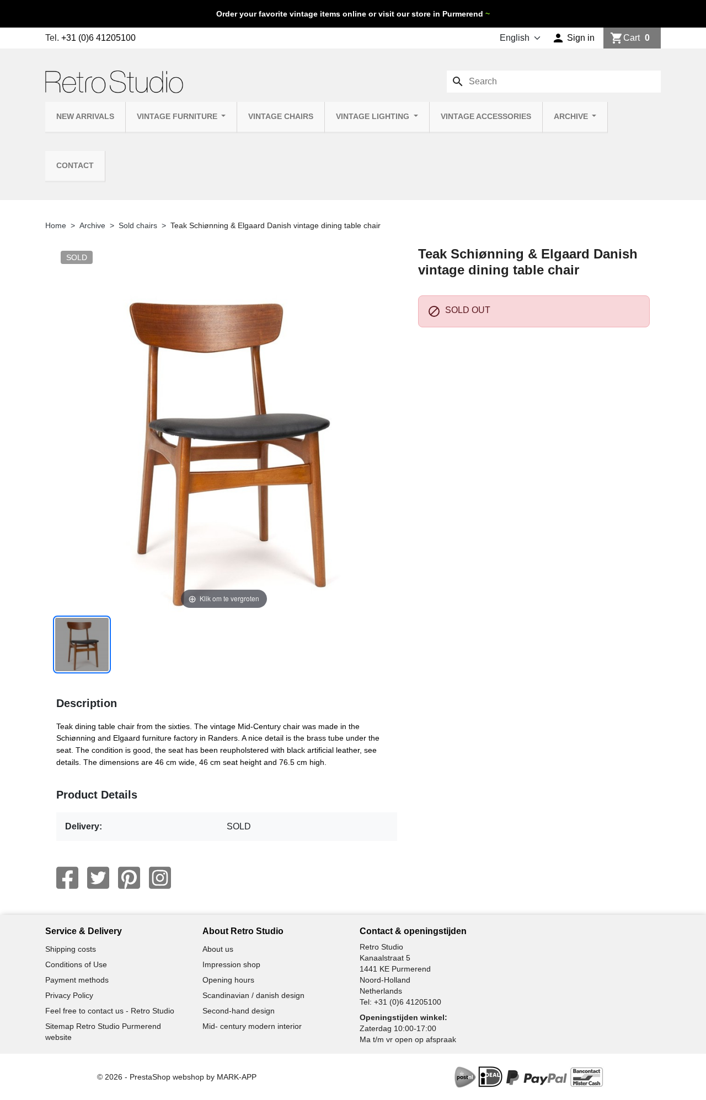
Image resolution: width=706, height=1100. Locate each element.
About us (217, 949)
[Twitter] (98, 878)
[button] (573, 38)
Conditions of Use (76, 964)
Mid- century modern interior (252, 1026)
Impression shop (231, 964)
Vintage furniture (178, 116)
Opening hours (228, 979)
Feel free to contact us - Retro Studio (109, 1010)
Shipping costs (70, 949)
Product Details (96, 795)
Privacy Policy (69, 995)
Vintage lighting (373, 116)
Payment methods (77, 979)
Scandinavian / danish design (253, 995)
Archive (572, 116)
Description (86, 703)
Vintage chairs (280, 116)
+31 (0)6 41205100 (98, 37)
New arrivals (85, 116)
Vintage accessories (486, 116)
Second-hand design (238, 1010)
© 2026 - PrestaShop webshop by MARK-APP (176, 1076)
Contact (75, 165)
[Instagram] (160, 878)
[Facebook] (67, 878)
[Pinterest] (129, 878)
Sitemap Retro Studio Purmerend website (103, 1032)
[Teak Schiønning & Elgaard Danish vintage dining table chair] (82, 644)
